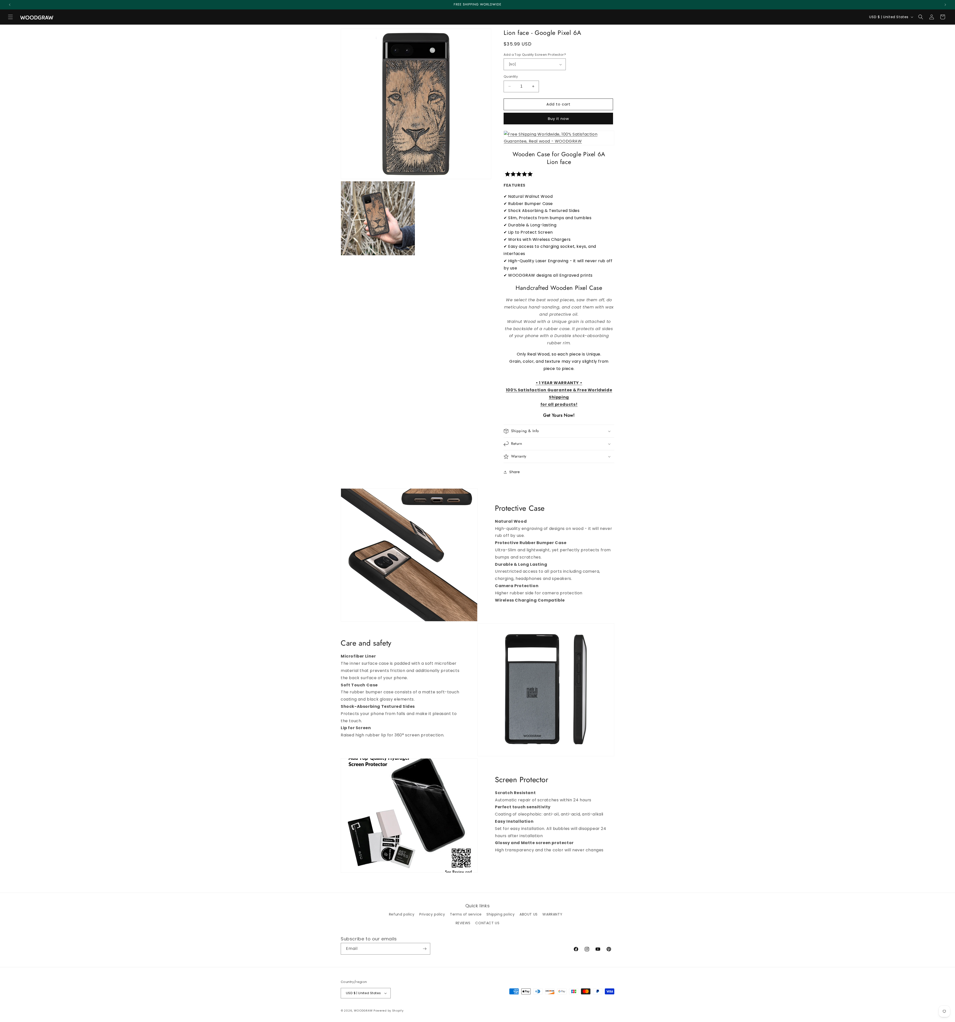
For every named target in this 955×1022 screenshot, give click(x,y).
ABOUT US (529, 914)
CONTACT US (487, 922)
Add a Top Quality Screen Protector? (535, 54)
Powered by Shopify (389, 1011)
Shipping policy (500, 914)
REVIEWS (463, 922)
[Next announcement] (945, 4)
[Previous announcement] (9, 4)
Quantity (511, 76)
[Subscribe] (424, 949)
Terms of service (466, 914)
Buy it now (558, 118)
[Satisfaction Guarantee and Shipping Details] (559, 138)
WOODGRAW (363, 1011)
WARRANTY (552, 914)
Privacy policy (432, 914)
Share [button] (514, 471)
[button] (10, 16)
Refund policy (402, 914)
